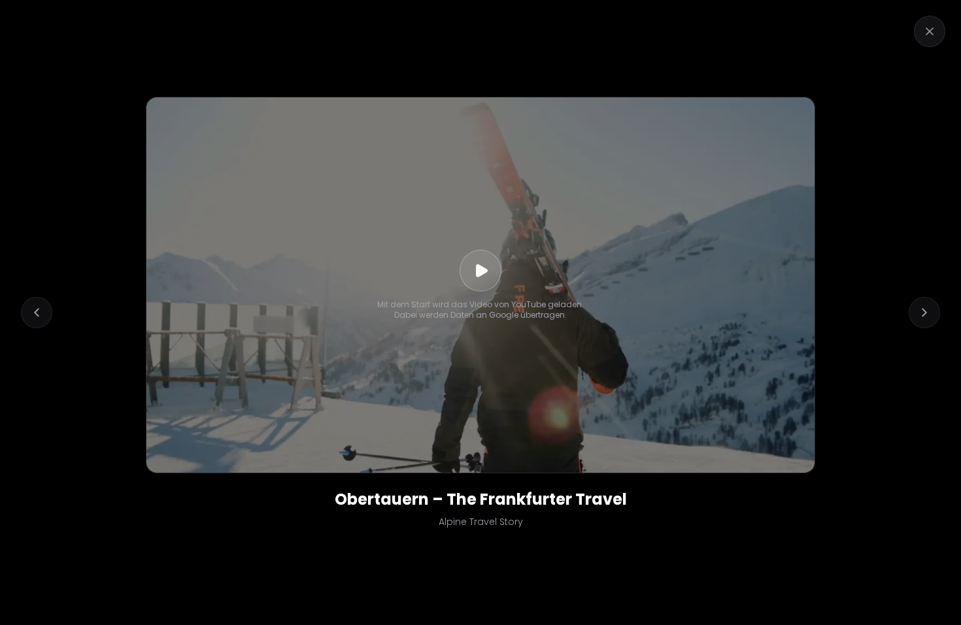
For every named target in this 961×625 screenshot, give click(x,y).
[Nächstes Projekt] (924, 312)
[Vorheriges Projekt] (36, 312)
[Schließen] (929, 31)
